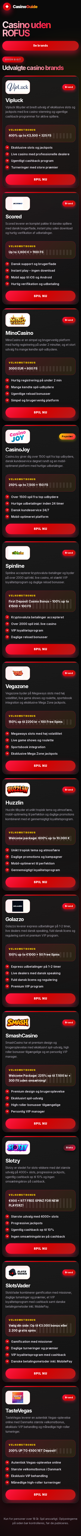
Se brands (40, 45)
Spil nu (40, 179)
